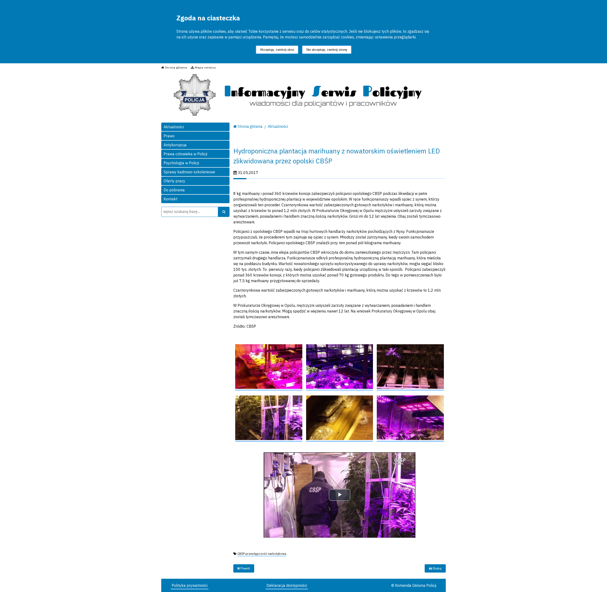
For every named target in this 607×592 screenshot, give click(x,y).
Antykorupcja (175, 144)
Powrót (244, 568)
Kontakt (170, 199)
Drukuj (436, 568)
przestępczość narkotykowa (265, 554)
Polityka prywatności (189, 585)
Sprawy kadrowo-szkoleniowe (189, 172)
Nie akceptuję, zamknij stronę (326, 49)
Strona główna (250, 126)
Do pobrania (174, 190)
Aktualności (174, 126)
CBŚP (241, 554)
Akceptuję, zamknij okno (277, 49)
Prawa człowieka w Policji (185, 153)
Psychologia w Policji (181, 163)
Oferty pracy (174, 181)
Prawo (169, 135)
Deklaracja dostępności (287, 585)
